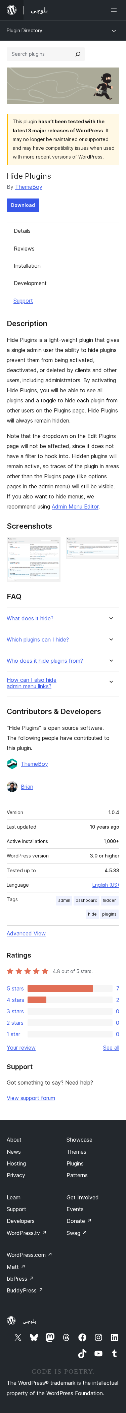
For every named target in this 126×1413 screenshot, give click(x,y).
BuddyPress (25, 1290)
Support (23, 300)
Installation (27, 265)
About (14, 1139)
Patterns (77, 1175)
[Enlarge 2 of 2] (110, 546)
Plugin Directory (24, 30)
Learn (13, 1197)
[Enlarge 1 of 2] (51, 546)
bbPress (20, 1278)
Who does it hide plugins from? (45, 661)
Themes (76, 1151)
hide (92, 914)
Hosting (16, 1163)
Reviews (24, 248)
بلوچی (29, 1321)
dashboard (86, 900)
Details (22, 230)
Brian (27, 786)
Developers (21, 1221)
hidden (110, 900)
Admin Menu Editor (75, 506)
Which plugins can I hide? (38, 639)
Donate (79, 1221)
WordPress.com (29, 1254)
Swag (77, 1233)
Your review (21, 1047)
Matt (16, 1267)
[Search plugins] (78, 54)
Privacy (16, 1175)
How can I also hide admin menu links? (31, 683)
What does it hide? (30, 618)
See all (111, 1047)
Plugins (75, 1163)
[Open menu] (115, 10)
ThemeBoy (28, 186)
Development (30, 283)
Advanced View (26, 933)
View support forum (31, 1098)
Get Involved (83, 1197)
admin (64, 900)
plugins (109, 914)
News (14, 1151)
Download (23, 205)
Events (75, 1209)
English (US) (105, 885)
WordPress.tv (27, 1233)
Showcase (79, 1139)
